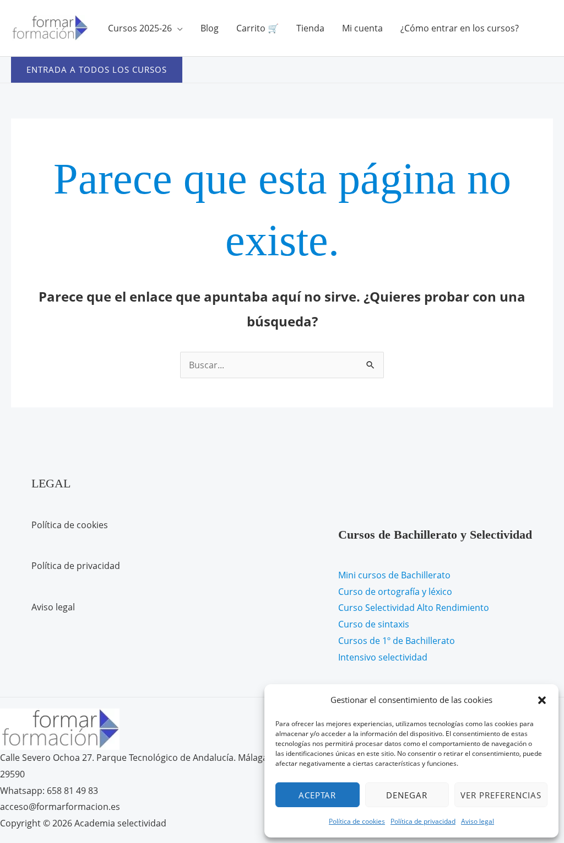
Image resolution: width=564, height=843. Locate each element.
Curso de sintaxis (373, 624)
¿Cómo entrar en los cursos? (459, 28)
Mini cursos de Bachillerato (394, 575)
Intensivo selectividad (382, 657)
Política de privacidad (423, 821)
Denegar (406, 795)
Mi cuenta (362, 28)
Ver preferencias (500, 795)
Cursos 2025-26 (140, 28)
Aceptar (317, 795)
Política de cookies (357, 821)
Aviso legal (477, 821)
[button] (541, 700)
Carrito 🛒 (257, 28)
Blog (209, 28)
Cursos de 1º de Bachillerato (396, 641)
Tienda (310, 28)
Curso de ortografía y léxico (395, 592)
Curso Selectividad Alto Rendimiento (413, 608)
